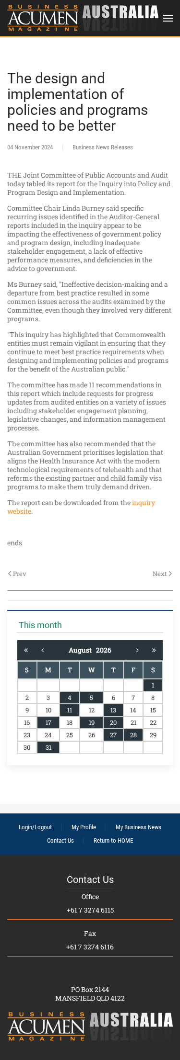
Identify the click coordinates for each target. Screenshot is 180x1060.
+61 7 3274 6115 (90, 909)
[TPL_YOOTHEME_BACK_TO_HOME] (82, 18)
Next (160, 573)
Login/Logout (35, 827)
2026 (103, 649)
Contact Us (60, 840)
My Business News (138, 827)
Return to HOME (113, 840)
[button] (168, 18)
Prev (19, 573)
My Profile (84, 827)
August (82, 649)
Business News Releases (102, 147)
